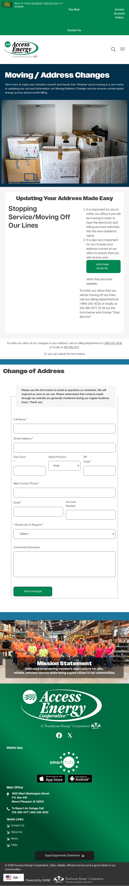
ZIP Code (86, 459)
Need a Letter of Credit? (33, 321)
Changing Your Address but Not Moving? (33, 296)
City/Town (18, 457)
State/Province (53, 457)
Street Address (22, 438)
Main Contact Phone (25, 483)
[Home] (21, 49)
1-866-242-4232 (112, 343)
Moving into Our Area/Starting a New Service (40, 246)
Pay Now (74, 9)
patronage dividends (102, 266)
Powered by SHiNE (38, 880)
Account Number (71, 504)
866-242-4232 (51, 4)
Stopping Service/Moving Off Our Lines (39, 217)
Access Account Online (119, 13)
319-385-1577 (37, 4)
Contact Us (74, 30)
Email (16, 502)
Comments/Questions (26, 547)
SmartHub (19, 7)
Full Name (19, 419)
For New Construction (28, 271)
